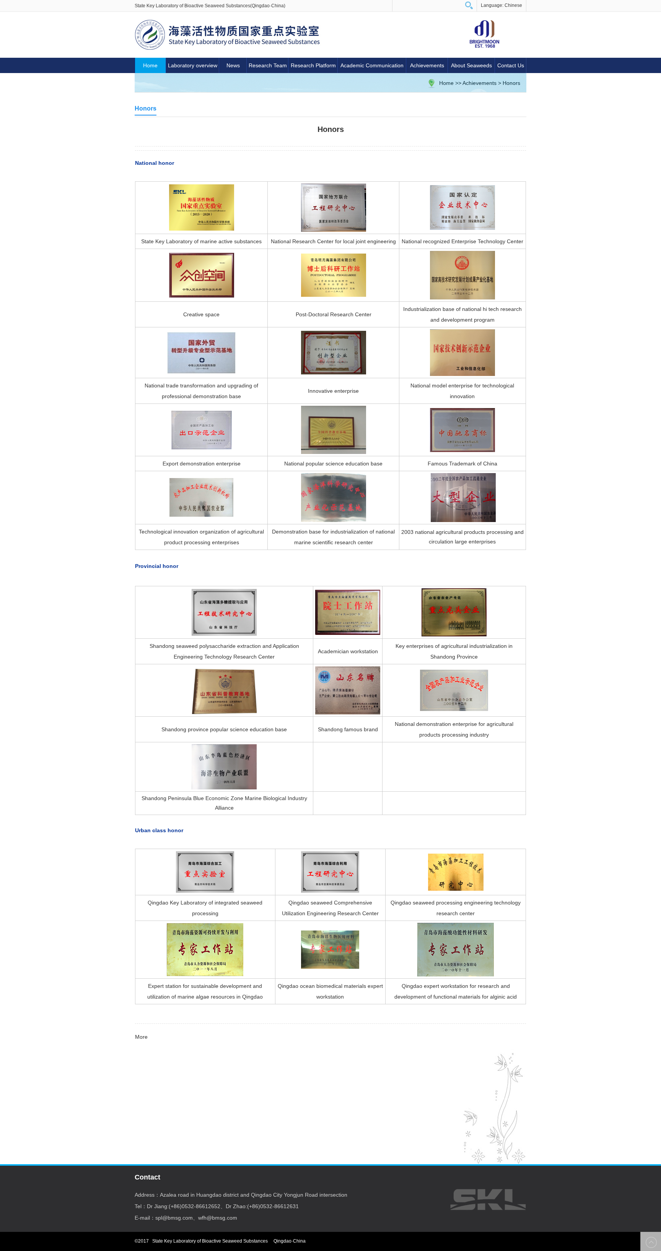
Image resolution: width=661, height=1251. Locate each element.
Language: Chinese (501, 5)
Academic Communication (372, 65)
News (233, 65)
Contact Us (510, 65)
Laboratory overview (192, 65)
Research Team (268, 65)
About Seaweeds (471, 65)
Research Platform (313, 65)
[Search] (469, 5)
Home (150, 65)
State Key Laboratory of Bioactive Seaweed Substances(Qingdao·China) (210, 5)
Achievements (427, 65)
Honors (511, 83)
